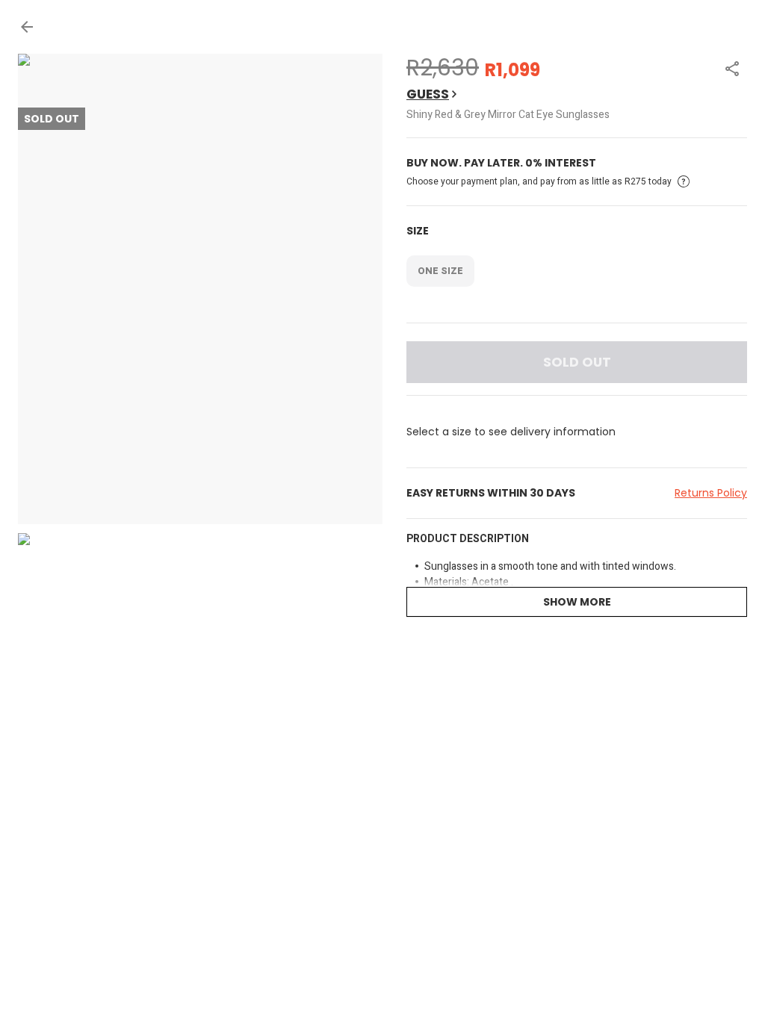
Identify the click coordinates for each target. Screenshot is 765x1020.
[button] (27, 27)
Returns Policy (711, 493)
